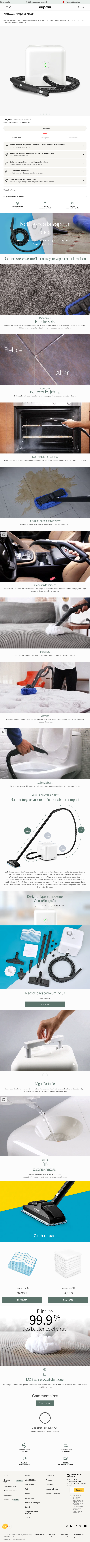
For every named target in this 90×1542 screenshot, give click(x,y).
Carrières (49, 1484)
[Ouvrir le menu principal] (7, 7)
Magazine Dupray (52, 1489)
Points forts (16, 137)
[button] (10, 7)
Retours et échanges (32, 1502)
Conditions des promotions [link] (79, 1536)
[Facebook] (71, 1526)
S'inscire (79, 1490)
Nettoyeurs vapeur (7, 1481)
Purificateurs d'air (10, 1486)
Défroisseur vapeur (10, 1491)
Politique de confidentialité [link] (64, 1536)
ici (30, 122)
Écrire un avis (45, 1403)
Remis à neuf (8, 1500)
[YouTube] (85, 1526)
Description (45, 137)
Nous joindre (29, 1484)
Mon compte (29, 1498)
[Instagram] (67, 1526)
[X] (80, 1526)
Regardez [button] (45, 1004)
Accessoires (8, 1495)
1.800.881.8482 (30, 1480)
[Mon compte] (78, 7)
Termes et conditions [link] (51, 1536)
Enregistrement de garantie (31, 1512)
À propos (49, 1480)
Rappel (27, 1507)
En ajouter (22, 1300)
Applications (73, 137)
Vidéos (27, 1493)
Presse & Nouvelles (53, 1493)
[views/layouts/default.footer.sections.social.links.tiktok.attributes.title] (76, 1526)
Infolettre (28, 1518)
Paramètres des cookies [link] (40, 1536)
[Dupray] (45, 7)
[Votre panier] (82, 7)
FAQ (26, 1489)
